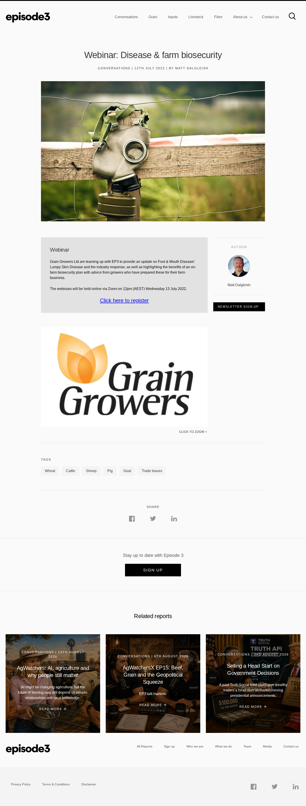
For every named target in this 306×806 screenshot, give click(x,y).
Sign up (153, 570)
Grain (153, 17)
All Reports (144, 746)
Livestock (195, 17)
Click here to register (124, 300)
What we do (223, 746)
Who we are (194, 746)
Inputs (173, 17)
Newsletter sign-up (238, 306)
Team (247, 746)
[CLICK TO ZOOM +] (124, 425)
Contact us (270, 17)
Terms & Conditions (56, 784)
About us (240, 17)
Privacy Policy (20, 784)
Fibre (218, 17)
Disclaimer (88, 784)
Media (267, 746)
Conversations (126, 17)
